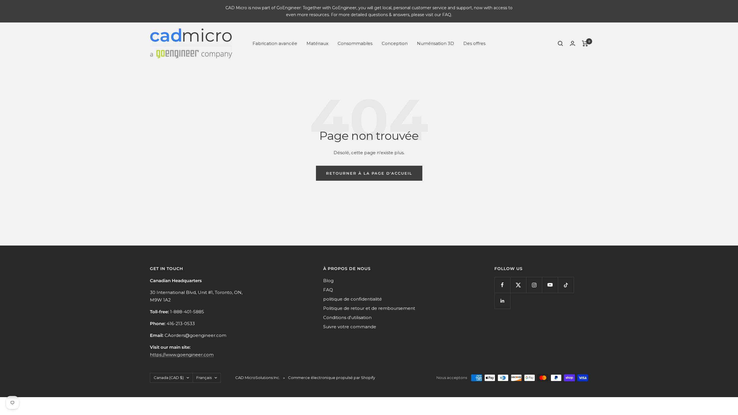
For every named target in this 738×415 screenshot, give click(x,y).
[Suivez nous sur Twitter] (518, 285)
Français (204, 377)
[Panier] (585, 43)
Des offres (474, 43)
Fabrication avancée (275, 43)
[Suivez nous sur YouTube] (550, 285)
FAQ (328, 290)
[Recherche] (560, 43)
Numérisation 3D (435, 43)
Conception (395, 43)
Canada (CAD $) (169, 377)
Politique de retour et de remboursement (369, 308)
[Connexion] (572, 43)
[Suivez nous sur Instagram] (534, 285)
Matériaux (317, 43)
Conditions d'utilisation (347, 317)
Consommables (355, 43)
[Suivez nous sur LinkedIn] (502, 301)
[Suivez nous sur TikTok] (566, 285)
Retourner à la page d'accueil (369, 173)
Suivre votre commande (349, 326)
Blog (328, 280)
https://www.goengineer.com (182, 354)
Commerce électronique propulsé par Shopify (331, 377)
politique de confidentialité (352, 299)
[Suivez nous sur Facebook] (502, 285)
